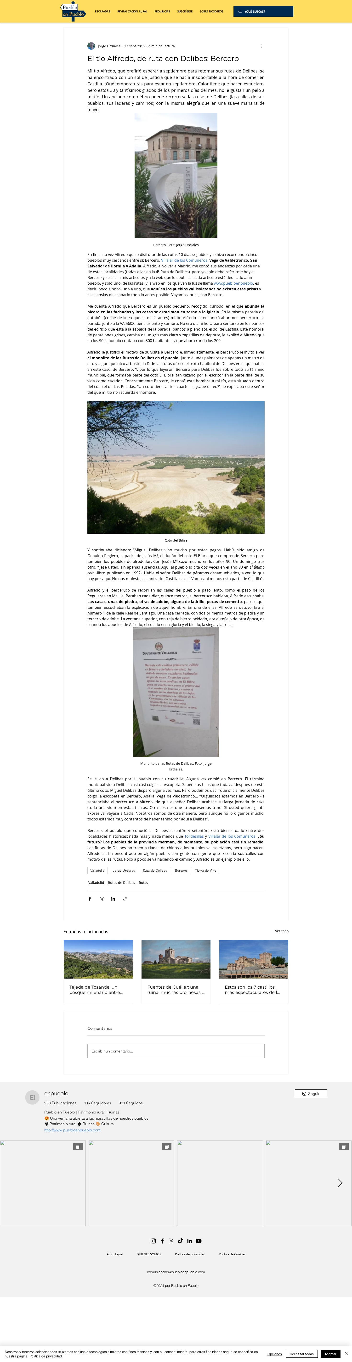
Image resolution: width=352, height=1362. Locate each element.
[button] (132, 11)
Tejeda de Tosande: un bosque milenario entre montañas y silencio (94, 990)
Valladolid (98, 870)
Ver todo (282, 931)
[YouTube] (198, 1241)
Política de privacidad (45, 1356)
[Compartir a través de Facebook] (89, 899)
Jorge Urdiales (124, 870)
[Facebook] (162, 1241)
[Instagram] (153, 1241)
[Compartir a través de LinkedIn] (113, 899)
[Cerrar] (346, 1354)
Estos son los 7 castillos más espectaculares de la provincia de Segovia (252, 990)
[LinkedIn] (189, 1241)
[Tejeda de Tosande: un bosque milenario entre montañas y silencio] (98, 959)
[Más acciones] (262, 46)
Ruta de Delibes (155, 870)
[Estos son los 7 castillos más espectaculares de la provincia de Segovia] (253, 959)
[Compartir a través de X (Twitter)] (101, 899)
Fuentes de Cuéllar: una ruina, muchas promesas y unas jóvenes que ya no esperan (175, 990)
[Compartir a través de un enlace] (125, 899)
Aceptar (330, 1353)
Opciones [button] (274, 1353)
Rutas (143, 882)
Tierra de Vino (205, 870)
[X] (171, 1241)
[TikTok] (180, 1241)
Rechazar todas (302, 1353)
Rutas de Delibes (121, 882)
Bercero (181, 870)
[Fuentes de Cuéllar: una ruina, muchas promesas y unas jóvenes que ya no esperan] (176, 959)
